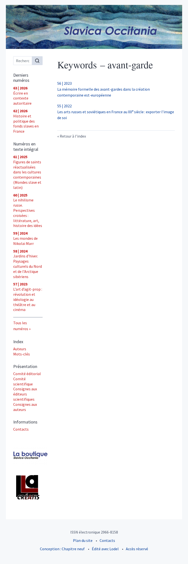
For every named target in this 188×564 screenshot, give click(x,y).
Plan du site (83, 540)
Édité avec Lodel (105, 548)
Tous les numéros (20, 325)
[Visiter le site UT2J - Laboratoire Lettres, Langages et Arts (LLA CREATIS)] (28, 487)
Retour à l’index (73, 136)
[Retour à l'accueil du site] (94, 27)
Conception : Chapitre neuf (62, 548)
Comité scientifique (23, 381)
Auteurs (19, 348)
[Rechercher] (37, 60)
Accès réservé (137, 548)
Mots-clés (21, 354)
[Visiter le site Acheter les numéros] (28, 456)
